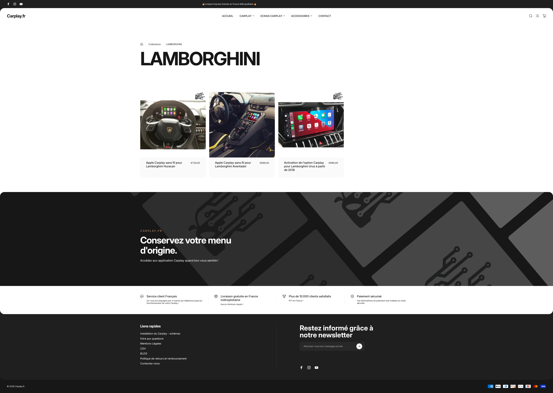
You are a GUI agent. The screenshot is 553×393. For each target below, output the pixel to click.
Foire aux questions (152, 338)
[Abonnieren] (359, 346)
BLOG (143, 353)
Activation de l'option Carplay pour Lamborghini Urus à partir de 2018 (304, 166)
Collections (154, 44)
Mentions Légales (150, 343)
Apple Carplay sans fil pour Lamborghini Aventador (233, 164)
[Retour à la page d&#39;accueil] (141, 44)
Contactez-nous (150, 363)
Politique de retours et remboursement (163, 358)
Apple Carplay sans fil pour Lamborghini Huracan (164, 164)
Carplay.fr (16, 15)
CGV (143, 348)
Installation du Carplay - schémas (160, 333)
